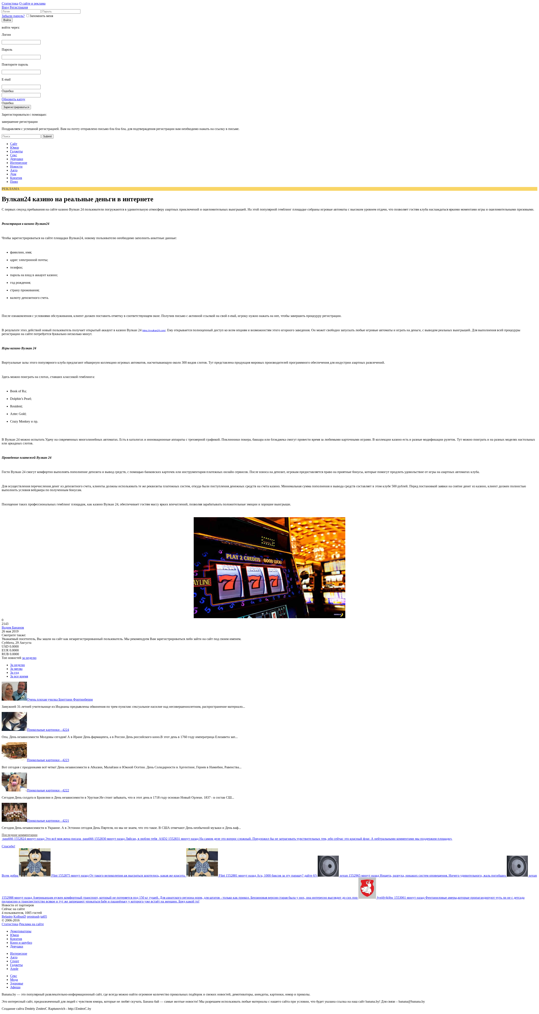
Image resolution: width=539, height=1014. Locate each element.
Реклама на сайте (31, 924)
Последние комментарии (19, 835)
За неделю (17, 665)
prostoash (33, 916)
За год (14, 672)
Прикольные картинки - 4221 (48, 820)
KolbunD (19, 916)
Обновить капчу (13, 99)
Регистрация (19, 7)
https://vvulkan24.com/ (153, 330)
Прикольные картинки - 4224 (48, 730)
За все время (19, 676)
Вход (5, 7)
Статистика (10, 3)
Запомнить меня (41, 16)
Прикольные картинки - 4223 (48, 760)
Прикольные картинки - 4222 (48, 790)
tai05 (43, 916)
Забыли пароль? (13, 16)
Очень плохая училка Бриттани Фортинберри (60, 699)
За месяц (16, 669)
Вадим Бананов (13, 627)
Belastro (7, 916)
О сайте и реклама (32, 3)
